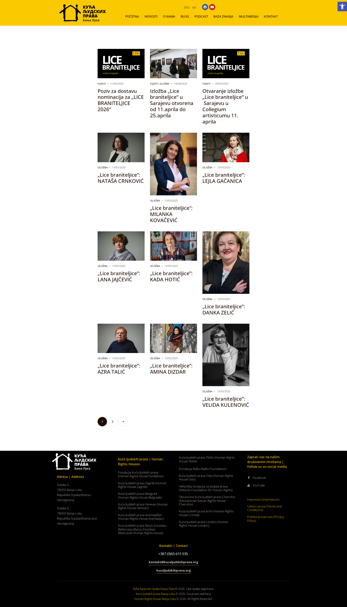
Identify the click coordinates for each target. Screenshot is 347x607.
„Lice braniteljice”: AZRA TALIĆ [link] (119, 368)
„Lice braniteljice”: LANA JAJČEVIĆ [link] (119, 276)
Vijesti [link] (102, 83)
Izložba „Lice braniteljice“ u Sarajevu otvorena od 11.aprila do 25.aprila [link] (171, 103)
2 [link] (114, 420)
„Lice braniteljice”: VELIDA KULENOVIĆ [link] (225, 402)
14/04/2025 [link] (180, 83)
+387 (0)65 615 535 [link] (173, 553)
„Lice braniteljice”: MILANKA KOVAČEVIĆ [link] (171, 214)
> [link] (123, 421)
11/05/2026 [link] (117, 83)
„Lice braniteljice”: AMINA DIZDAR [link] (171, 368)
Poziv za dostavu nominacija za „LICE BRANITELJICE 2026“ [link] (121, 100)
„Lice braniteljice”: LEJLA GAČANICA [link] (223, 178)
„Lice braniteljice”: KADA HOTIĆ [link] (171, 276)
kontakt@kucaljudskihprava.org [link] (173, 562)
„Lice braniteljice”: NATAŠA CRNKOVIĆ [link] (121, 178)
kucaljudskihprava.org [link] (173, 570)
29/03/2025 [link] (221, 83)
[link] (342, 6)
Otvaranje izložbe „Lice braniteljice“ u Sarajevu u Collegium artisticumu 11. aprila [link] (225, 106)
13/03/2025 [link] (118, 167)
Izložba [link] (164, 83)
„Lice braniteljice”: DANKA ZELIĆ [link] (223, 309)
